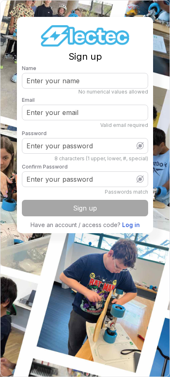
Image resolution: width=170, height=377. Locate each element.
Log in (131, 224)
